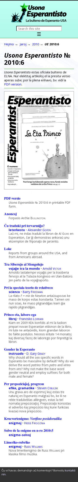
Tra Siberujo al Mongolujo (23, 264)
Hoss (34, 423)
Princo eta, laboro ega (20, 314)
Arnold (52, 268)
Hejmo (9, 44)
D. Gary (35, 353)
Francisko (31, 319)
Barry (33, 292)
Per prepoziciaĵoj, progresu (24, 383)
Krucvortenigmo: (33, 418)
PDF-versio (12, 198)
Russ (33, 446)
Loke (7, 248)
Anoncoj (10, 213)
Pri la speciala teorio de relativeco (28, 287)
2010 (35, 44)
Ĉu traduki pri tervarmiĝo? (24, 225)
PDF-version (12, 84)
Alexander (39, 230)
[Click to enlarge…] (39, 188)
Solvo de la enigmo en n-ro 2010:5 (28, 430)
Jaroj (23, 44)
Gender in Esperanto (19, 349)
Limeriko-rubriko (17, 442)
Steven (47, 388)
